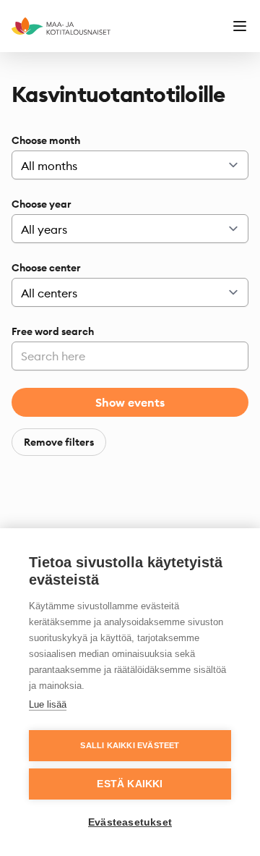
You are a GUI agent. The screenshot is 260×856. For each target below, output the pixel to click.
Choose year (42, 204)
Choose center (46, 267)
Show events (130, 402)
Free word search (53, 331)
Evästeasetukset (130, 822)
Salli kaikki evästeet (129, 745)
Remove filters (59, 442)
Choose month (46, 140)
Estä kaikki (129, 784)
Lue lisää (47, 704)
